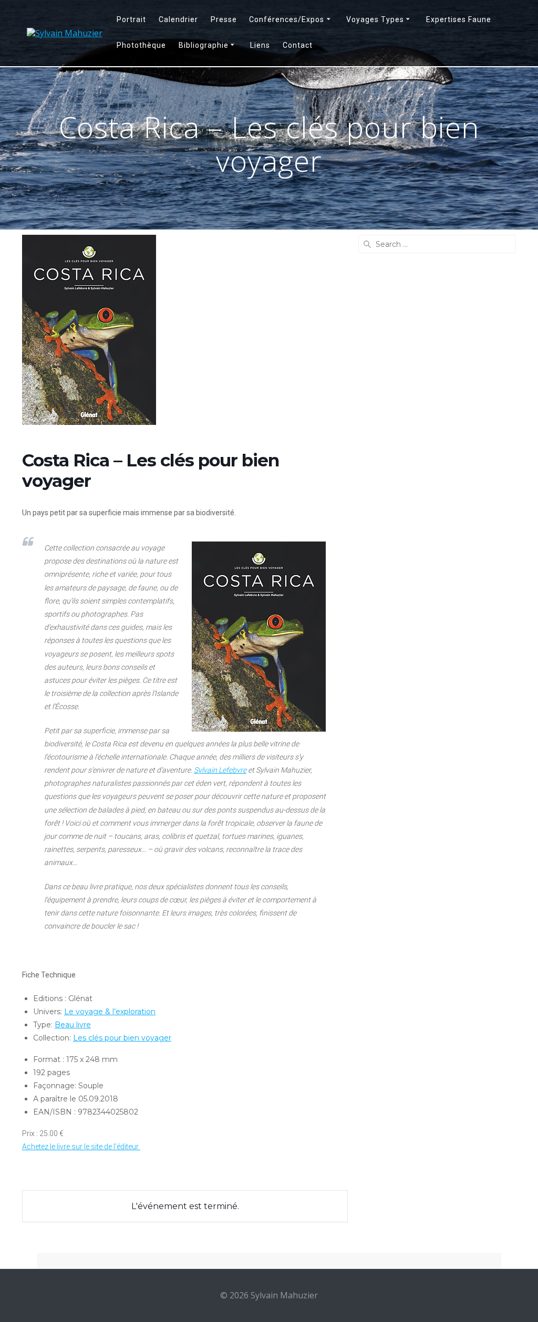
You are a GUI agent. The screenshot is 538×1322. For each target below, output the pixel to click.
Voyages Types (375, 19)
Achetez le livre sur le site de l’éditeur (81, 1146)
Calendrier (178, 19)
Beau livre (73, 1024)
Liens (260, 45)
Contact (298, 45)
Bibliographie (204, 45)
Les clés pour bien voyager (122, 1038)
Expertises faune (458, 19)
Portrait (131, 19)
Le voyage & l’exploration (110, 1011)
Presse (224, 19)
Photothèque (141, 45)
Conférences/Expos (286, 19)
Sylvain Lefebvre (220, 770)
